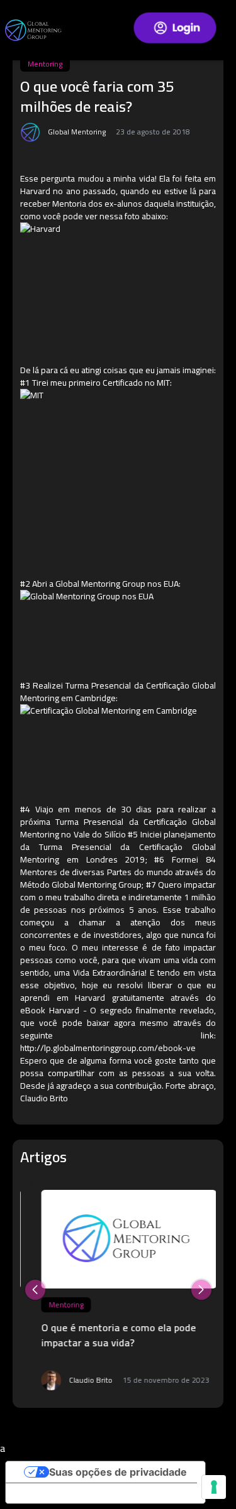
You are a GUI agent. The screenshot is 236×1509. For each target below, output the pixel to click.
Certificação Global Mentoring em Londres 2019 (118, 853)
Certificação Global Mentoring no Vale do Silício (118, 828)
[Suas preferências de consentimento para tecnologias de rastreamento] (214, 1487)
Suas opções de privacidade (118, 1472)
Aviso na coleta (53, 1493)
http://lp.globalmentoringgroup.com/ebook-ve (108, 1048)
